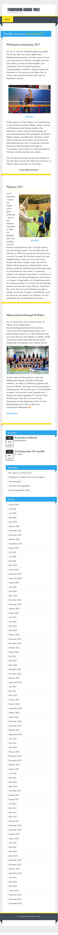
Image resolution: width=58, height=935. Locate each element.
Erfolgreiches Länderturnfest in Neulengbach (27, 477)
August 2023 (14, 613)
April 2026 (13, 522)
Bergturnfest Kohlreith (25, 437)
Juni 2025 (12, 557)
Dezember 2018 (15, 756)
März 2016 (13, 856)
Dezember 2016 (15, 825)
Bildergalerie (29, 116)
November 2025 (15, 535)
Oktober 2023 (14, 609)
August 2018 (14, 769)
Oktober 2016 (14, 834)
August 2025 (14, 548)
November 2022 (15, 643)
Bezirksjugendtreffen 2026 (19, 490)
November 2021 (15, 674)
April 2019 (13, 747)
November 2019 (15, 726)
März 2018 (13, 786)
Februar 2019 (14, 752)
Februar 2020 (14, 713)
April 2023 (13, 626)
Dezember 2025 (15, 531)
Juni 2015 (12, 877)
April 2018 (13, 782)
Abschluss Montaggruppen (19, 486)
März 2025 (13, 565)
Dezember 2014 (15, 895)
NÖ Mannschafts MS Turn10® (29, 451)
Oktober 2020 (14, 704)
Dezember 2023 (15, 600)
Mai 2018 (12, 778)
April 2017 (13, 812)
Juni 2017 (12, 804)
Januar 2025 (14, 570)
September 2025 (15, 544)
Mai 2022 (12, 656)
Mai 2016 (12, 847)
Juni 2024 (12, 587)
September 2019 (15, 734)
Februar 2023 (14, 635)
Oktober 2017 (14, 795)
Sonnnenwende (15, 482)
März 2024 (13, 596)
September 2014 (15, 903)
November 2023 (15, 604)
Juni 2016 (12, 843)
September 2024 (15, 578)
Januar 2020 (14, 717)
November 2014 (15, 899)
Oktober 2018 (14, 765)
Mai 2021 (12, 691)
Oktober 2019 (14, 730)
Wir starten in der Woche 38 (20, 473)
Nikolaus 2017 (15, 187)
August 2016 (14, 838)
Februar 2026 (14, 526)
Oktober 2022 (14, 648)
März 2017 (13, 817)
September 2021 (15, 682)
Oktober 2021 (14, 678)
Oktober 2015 (14, 869)
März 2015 (13, 886)
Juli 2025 (12, 552)
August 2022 (14, 652)
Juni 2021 (12, 687)
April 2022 (13, 661)
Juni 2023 (12, 622)
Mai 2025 (12, 561)
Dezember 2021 (15, 669)
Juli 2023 (12, 617)
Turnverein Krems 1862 (23, 9)
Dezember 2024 (15, 574)
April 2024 (13, 591)
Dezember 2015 (15, 860)
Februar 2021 (14, 700)
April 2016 (13, 851)
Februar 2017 (14, 821)
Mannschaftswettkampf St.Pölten (25, 315)
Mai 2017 (12, 808)
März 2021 (13, 695)
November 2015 (15, 864)
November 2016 (15, 830)
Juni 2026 (12, 513)
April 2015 (13, 882)
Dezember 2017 (15, 791)
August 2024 (14, 583)
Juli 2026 (12, 509)
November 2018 (15, 760)
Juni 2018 (12, 773)
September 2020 (15, 708)
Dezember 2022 (15, 639)
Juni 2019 (12, 739)
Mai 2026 (12, 518)
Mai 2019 (12, 743)
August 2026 (14, 505)
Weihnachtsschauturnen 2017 (23, 44)
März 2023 (13, 630)
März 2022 (13, 665)
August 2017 (14, 799)
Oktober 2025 (14, 539)
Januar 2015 (14, 891)
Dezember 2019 (15, 721)
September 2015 (15, 873)
